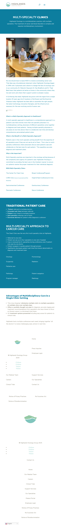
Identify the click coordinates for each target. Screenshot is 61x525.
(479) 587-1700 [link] (37, 344)
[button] (44, 4)
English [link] (9, 523)
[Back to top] (54, 513)
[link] (15, 5)
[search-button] (39, 4)
